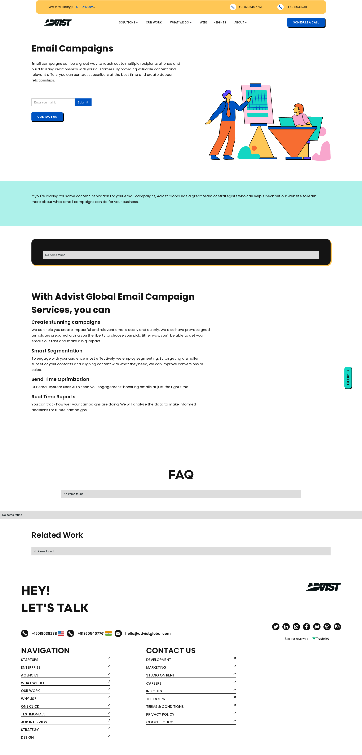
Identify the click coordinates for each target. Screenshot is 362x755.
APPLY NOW (84, 7)
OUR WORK (154, 23)
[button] (128, 22)
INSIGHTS (219, 23)
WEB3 (204, 23)
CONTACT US (47, 117)
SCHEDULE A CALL (306, 23)
